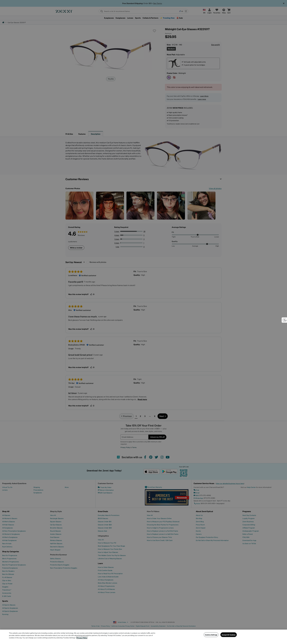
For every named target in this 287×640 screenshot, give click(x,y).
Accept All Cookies (229, 635)
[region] (143, 635)
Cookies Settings (211, 635)
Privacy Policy (82, 638)
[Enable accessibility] (284, 320)
